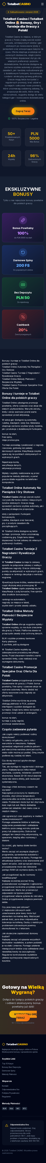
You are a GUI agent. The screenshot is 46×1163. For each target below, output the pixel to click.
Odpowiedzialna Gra (10, 1089)
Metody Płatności (9, 1074)
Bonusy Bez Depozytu (11, 1067)
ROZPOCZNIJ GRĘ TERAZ (25, 1016)
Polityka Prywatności (10, 1093)
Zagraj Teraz (23, 111)
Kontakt (5, 1086)
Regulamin (6, 1096)
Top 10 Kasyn (7, 1063)
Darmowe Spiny (8, 1071)
